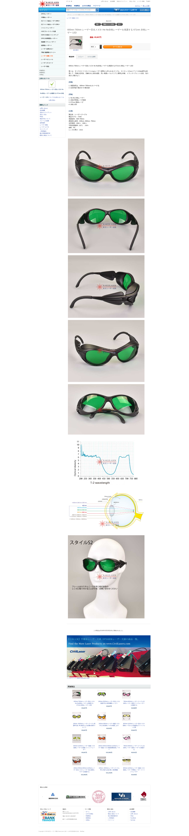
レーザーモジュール (47, 59)
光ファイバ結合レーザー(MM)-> (50, 21)
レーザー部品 (45, 66)
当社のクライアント (122, 1)
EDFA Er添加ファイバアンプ (49, 35)
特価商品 (77, 6)
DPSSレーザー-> (46, 14)
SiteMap (82, 831)
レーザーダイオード (47, 63)
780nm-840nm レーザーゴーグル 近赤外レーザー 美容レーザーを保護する (134, 747)
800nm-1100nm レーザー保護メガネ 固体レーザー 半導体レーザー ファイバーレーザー (134, 770)
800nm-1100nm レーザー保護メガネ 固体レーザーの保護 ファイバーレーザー (84, 747)
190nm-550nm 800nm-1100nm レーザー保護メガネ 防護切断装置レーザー (109, 747)
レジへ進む (144, 10)
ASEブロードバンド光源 (48, 31)
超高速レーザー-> (46, 45)
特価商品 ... (42, 70)
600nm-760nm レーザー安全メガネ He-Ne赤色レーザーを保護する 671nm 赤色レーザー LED (84, 703)
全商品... (41, 74)
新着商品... (42, 72)
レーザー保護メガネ (78, 14)
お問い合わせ (104, 1)
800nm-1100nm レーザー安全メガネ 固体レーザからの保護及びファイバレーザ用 (134, 725)
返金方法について (45, 118)
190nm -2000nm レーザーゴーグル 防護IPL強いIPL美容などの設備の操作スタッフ (84, 725)
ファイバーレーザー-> (47, 28)
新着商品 (69, 6)
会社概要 (112, 1)
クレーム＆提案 (44, 121)
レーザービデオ (44, 127)
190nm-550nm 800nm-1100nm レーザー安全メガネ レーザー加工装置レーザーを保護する (84, 770)
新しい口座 (146, 6)
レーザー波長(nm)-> (47, 49)
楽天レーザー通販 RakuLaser (56, 831)
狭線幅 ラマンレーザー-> (48, 42)
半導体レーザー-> (46, 17)
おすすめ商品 (86, 6)
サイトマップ (44, 129)
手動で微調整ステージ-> (48, 52)
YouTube (132, 820)
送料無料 (42, 123)
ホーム (69, 14)
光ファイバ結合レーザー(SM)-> (50, 24)
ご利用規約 (43, 131)
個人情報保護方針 (45, 133)
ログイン (137, 6)
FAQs (41, 116)
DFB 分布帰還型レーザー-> (49, 38)
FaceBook (133, 818)
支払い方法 (132, 1)
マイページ (96, 6)
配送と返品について (46, 135)
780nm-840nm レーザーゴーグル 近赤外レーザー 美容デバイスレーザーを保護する (134, 703)
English (148, 1)
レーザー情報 (140, 1)
